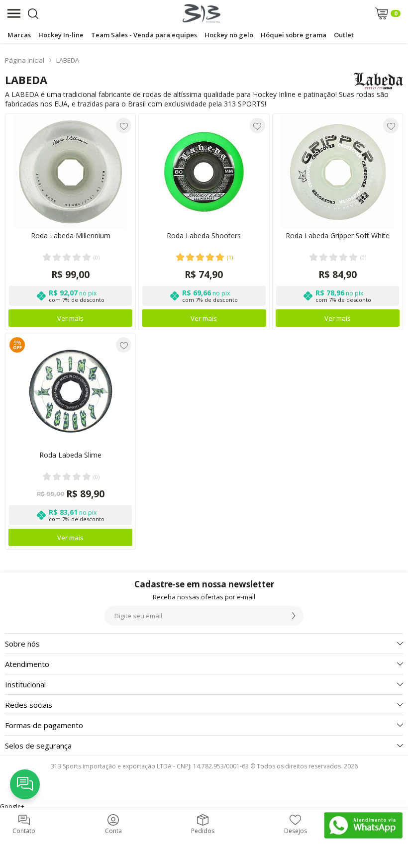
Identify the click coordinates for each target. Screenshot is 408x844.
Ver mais (70, 318)
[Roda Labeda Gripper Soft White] (338, 222)
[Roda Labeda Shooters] (204, 222)
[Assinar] (294, 616)
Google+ (12, 806)
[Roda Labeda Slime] (70, 441)
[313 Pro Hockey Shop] (201, 13)
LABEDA (67, 60)
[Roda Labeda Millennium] (70, 222)
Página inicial (24, 60)
